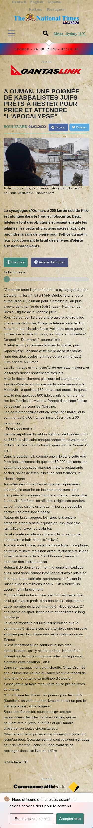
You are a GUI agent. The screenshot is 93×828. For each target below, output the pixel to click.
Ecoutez (17, 262)
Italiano (36, 9)
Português (56, 9)
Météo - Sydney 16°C (70, 34)
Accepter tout (70, 818)
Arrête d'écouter (51, 262)
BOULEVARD (15, 127)
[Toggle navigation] (11, 33)
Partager (60, 127)
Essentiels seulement (32, 818)
